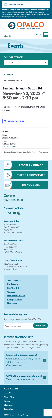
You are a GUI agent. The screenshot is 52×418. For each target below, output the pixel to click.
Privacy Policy (9, 397)
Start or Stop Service (31, 175)
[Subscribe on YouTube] (14, 213)
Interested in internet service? (23, 360)
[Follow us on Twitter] (9, 213)
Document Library (16, 295)
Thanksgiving (43, 152)
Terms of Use (8, 393)
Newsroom (12, 303)
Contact (9, 195)
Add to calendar (16, 121)
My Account (13, 284)
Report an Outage (31, 165)
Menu (38, 35)
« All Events (7, 74)
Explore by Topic (13, 57)
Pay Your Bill (31, 185)
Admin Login (8, 405)
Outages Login (9, 409)
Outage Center (14, 299)
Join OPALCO (14, 280)
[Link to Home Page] (26, 26)
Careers (11, 292)
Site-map (7, 401)
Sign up (40, 325)
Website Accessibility (11, 389)
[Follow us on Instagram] (18, 213)
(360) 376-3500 (13, 199)
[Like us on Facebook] (5, 213)
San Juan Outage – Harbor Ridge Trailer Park (19, 152)
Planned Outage (9, 146)
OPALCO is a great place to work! (24, 377)
